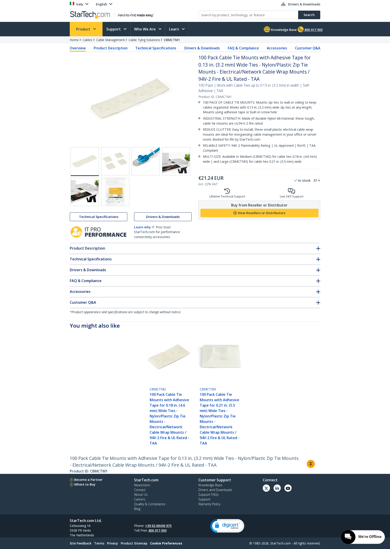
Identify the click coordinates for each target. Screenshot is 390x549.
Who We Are (145, 29)
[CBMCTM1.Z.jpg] (115, 192)
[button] (227, 526)
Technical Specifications (155, 48)
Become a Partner (88, 479)
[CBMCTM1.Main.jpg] (85, 161)
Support (114, 29)
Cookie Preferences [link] (166, 543)
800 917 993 (158, 530)
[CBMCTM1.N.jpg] (176, 161)
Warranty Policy (209, 504)
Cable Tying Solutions (144, 40)
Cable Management (110, 40)
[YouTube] (288, 488)
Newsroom (142, 485)
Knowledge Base (283, 30)
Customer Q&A (307, 48)
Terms (99, 543)
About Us (141, 494)
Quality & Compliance (149, 504)
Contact (140, 490)
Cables (87, 40)
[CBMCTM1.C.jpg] (146, 161)
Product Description (111, 48)
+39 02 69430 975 (158, 526)
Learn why (142, 227)
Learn (174, 29)
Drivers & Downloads (202, 48)
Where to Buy (84, 484)
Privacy (112, 543)
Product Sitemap (134, 543)
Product (83, 29)
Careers (139, 499)
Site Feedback (80, 543)
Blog (137, 509)
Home (74, 40)
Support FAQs (208, 494)
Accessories (277, 48)
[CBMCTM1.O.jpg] (85, 192)
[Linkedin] (277, 488)
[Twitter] (266, 488)
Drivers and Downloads (215, 490)
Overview (78, 48)
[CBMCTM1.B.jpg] (115, 161)
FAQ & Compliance (243, 48)
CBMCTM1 (172, 40)
